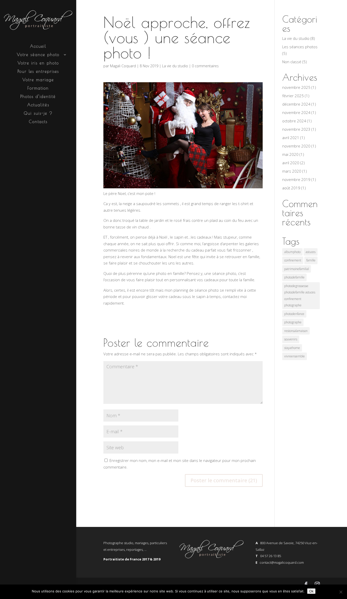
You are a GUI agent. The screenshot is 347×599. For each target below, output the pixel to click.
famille (311, 260)
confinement (292, 260)
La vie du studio (175, 65)
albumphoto (292, 252)
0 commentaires (205, 65)
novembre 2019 (296, 179)
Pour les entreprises (38, 72)
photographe (293, 322)
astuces (311, 252)
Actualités (38, 105)
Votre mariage (38, 80)
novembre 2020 (296, 145)
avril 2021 (290, 137)
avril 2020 (290, 162)
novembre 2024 (296, 112)
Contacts (38, 122)
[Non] (340, 591)
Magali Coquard (123, 65)
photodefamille (294, 277)
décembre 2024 (296, 104)
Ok (311, 591)
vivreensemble (294, 356)
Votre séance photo (38, 55)
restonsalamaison (296, 331)
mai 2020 (290, 154)
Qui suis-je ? (38, 113)
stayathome (292, 348)
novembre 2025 (296, 87)
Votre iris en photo (38, 63)
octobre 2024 (294, 120)
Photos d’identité (38, 97)
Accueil (38, 46)
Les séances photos (300, 46)
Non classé (291, 61)
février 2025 (293, 95)
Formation (38, 88)
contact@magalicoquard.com (282, 562)
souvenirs (290, 339)
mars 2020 (291, 171)
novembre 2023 (296, 129)
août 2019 (291, 187)
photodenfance (294, 314)
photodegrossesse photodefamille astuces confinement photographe (299, 296)
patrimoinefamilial (296, 269)
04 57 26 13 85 (270, 556)
